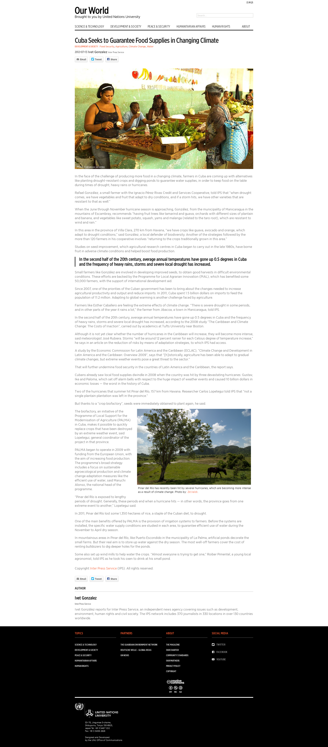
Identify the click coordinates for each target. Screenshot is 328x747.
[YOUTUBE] (214, 659)
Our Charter (172, 650)
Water (150, 46)
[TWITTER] (214, 644)
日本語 (249, 2)
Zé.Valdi (193, 491)
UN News (125, 655)
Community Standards (177, 655)
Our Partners (173, 660)
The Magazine (173, 644)
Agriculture (121, 46)
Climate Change (137, 46)
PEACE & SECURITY (159, 26)
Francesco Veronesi (94, 166)
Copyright (171, 671)
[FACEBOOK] (214, 652)
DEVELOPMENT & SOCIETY (125, 26)
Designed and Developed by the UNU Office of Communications (103, 738)
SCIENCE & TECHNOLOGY (89, 26)
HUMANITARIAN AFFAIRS (191, 26)
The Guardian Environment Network (139, 644)
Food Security (107, 46)
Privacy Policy (173, 666)
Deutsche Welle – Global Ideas (136, 650)
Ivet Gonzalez (97, 52)
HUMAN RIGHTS (221, 26)
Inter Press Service (116, 52)
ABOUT (246, 26)
